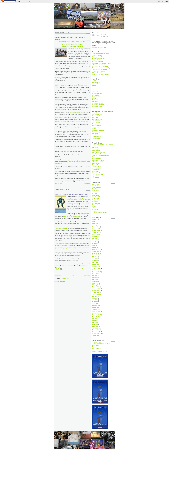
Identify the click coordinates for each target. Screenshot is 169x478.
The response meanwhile (61, 228)
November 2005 (96, 333)
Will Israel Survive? (97, 61)
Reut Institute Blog (97, 114)
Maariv (94, 85)
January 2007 (95, 307)
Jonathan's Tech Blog (98, 160)
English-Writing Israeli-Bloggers (101, 343)
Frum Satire (95, 190)
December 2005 (96, 332)
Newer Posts (58, 275)
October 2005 (95, 335)
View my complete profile (99, 47)
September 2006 (96, 315)
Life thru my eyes (96, 168)
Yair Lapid (95, 133)
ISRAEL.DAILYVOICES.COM (99, 351)
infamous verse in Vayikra (70, 235)
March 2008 (95, 283)
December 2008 (96, 266)
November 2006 (96, 311)
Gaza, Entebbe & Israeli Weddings (101, 68)
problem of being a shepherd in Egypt (64, 245)
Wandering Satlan (97, 149)
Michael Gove (95, 128)
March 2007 (95, 303)
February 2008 (96, 285)
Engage (94, 124)
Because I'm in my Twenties (99, 212)
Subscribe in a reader (59, 281)
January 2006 (95, 330)
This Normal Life (96, 203)
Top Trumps (84, 198)
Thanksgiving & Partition (99, 56)
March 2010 (95, 245)
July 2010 (94, 238)
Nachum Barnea (96, 125)
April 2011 (94, 221)
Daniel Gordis (96, 122)
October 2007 (95, 292)
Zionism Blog (95, 184)
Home (72, 275)
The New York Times (97, 103)
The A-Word (95, 171)
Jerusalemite (95, 192)
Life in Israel (95, 208)
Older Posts (87, 275)
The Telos (94, 193)
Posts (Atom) (65, 278)
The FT (94, 98)
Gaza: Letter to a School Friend (100, 53)
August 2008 (95, 273)
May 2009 (94, 258)
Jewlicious (95, 204)
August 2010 (95, 236)
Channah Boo (95, 165)
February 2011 (96, 225)
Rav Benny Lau (96, 138)
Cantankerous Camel (97, 174)
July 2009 (94, 257)
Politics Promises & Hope (99, 71)
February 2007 (96, 305)
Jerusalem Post (96, 82)
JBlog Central (95, 345)
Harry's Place (95, 112)
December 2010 (96, 228)
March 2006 (95, 326)
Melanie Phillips (96, 135)
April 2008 (95, 281)
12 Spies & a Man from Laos (99, 60)
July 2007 (94, 296)
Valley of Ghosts (96, 163)
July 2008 (94, 275)
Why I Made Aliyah (97, 72)
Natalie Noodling (96, 158)
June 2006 (95, 320)
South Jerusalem (96, 187)
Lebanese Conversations (98, 64)
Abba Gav (94, 211)
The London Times (97, 93)
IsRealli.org (95, 185)
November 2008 (96, 268)
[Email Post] (60, 183)
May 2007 (94, 300)
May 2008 (94, 279)
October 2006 (95, 313)
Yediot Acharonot (96, 84)
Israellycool (95, 209)
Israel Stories (95, 198)
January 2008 (95, 287)
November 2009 (96, 249)
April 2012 (95, 219)
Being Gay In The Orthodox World (72, 216)
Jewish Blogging (96, 348)
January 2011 (95, 227)
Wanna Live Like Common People (101, 63)
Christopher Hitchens (98, 130)
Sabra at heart (96, 172)
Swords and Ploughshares (99, 196)
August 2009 (95, 255)
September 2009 (96, 253)
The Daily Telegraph (97, 100)
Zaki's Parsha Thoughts (98, 152)
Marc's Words (95, 147)
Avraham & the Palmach (98, 58)
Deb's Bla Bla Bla (96, 166)
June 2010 (95, 240)
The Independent (96, 96)
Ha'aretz (94, 80)
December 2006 (96, 309)
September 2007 (96, 294)
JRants (94, 347)
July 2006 (94, 318)
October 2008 (95, 270)
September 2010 (96, 234)
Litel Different (95, 177)
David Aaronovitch (97, 119)
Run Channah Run (97, 153)
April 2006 (95, 324)
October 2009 (95, 251)
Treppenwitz (95, 200)
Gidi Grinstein (96, 120)
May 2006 (94, 322)
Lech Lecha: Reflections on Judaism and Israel (103, 145)
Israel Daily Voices (97, 342)
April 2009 (95, 260)
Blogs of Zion (95, 195)
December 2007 (96, 288)
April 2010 (95, 243)
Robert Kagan (95, 127)
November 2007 (96, 290)
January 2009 (95, 264)
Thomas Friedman (97, 116)
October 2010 (95, 232)
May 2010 (94, 242)
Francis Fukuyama (97, 132)
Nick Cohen (95, 117)
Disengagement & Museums (99, 69)
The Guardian (95, 95)
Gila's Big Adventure (97, 161)
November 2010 (96, 230)
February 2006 (96, 328)
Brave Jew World (96, 150)
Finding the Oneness (97, 157)
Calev (104, 34)
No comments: (86, 269)
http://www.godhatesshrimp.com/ (63, 248)
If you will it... (96, 176)
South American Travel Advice (100, 74)
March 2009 (95, 262)
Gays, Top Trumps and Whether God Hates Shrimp (71, 194)
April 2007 (95, 302)
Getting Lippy (95, 169)
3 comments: (86, 183)
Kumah (94, 206)
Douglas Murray (96, 136)
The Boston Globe (97, 106)
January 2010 (95, 247)
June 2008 (95, 277)
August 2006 (95, 317)
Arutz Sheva (95, 87)
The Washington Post (98, 104)
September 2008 (96, 272)
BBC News (95, 101)
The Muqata (95, 201)
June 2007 (95, 298)
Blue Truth (95, 189)
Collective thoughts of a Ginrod (100, 155)
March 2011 (95, 223)
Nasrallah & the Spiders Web (100, 66)
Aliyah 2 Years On (97, 55)
